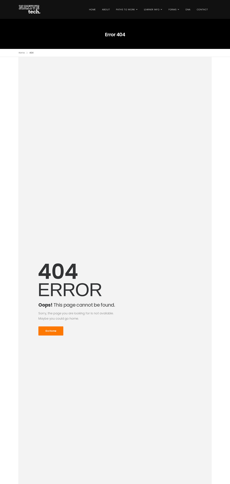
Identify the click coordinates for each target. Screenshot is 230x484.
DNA (188, 9)
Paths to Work (125, 9)
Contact (202, 9)
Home (92, 9)
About (106, 9)
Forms (172, 9)
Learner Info (152, 9)
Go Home (50, 331)
